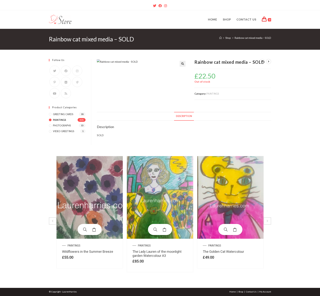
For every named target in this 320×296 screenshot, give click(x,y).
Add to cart (94, 229)
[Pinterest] (54, 82)
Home (232, 291)
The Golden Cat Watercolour (223, 252)
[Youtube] (54, 93)
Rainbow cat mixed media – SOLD (253, 37)
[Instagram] (165, 6)
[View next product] (268, 61)
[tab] (184, 116)
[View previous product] (262, 61)
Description (184, 116)
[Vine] (77, 82)
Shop (240, 291)
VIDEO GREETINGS (63, 131)
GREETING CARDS (63, 114)
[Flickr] (66, 82)
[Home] (220, 37)
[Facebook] (160, 6)
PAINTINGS (212, 93)
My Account (265, 291)
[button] (183, 64)
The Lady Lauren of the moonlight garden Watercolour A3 (156, 254)
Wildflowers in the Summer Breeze (87, 252)
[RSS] (66, 93)
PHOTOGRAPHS (62, 125)
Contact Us (251, 291)
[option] (89, 212)
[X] (154, 6)
